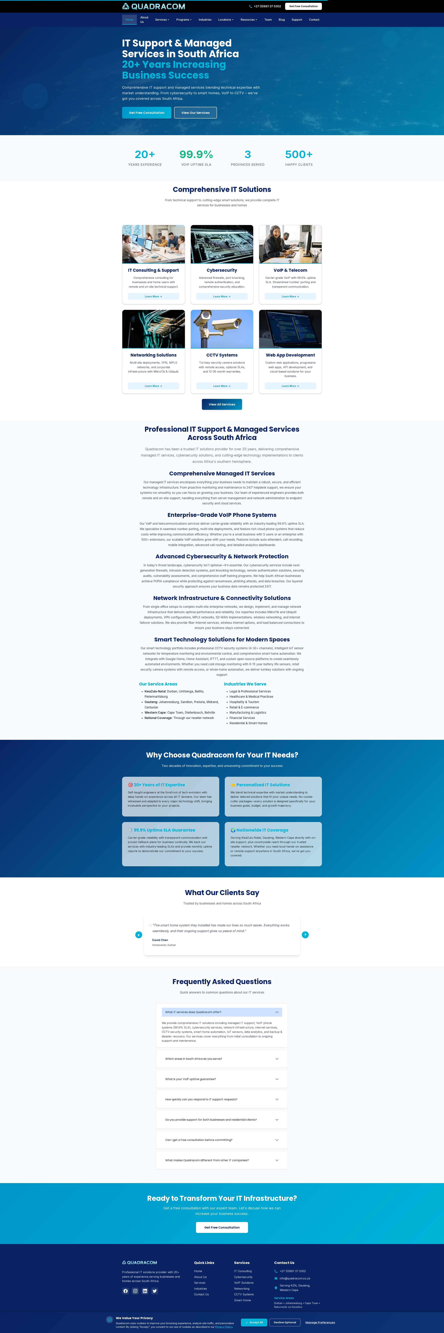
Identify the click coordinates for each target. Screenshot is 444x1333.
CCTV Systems (244, 1294)
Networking (241, 1288)
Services (161, 19)
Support (297, 19)
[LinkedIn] (145, 1291)
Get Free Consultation (303, 6)
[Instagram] (135, 1291)
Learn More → (153, 296)
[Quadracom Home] (153, 6)
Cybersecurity (243, 1277)
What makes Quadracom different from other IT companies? (207, 1160)
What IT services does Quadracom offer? (193, 1012)
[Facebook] (125, 1291)
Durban (278, 1303)
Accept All (256, 1322)
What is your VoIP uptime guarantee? (190, 1079)
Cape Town (311, 1303)
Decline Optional (285, 1322)
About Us (144, 20)
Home (129, 19)
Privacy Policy (224, 1326)
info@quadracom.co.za (295, 1278)
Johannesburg (293, 1303)
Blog (282, 19)
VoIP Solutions (244, 1282)
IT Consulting (243, 1271)
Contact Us (201, 1294)
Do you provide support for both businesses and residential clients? (211, 1120)
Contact (314, 19)
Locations (224, 19)
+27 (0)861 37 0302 (267, 6)
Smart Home (242, 1300)
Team (268, 19)
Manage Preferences (320, 1322)
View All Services (222, 404)
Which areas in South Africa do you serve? (193, 1059)
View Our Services (195, 113)
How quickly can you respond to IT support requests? (201, 1099)
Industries (205, 19)
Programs (182, 19)
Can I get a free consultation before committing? (198, 1140)
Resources (248, 19)
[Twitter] (154, 1291)
